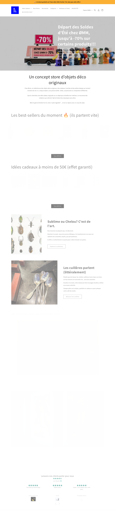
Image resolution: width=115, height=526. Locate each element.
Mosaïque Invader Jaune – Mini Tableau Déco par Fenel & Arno (46, 140)
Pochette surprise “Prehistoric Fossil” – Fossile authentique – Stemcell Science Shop (105, 141)
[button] (26, 8)
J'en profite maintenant (67, 61)
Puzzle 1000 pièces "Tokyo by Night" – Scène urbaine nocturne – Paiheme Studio (49, 190)
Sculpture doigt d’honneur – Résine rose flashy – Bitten (10, 140)
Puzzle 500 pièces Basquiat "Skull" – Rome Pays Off (80, 189)
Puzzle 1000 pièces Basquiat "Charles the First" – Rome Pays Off (96, 190)
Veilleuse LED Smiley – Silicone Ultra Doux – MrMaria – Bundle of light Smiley (29, 141)
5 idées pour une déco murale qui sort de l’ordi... (57, 447)
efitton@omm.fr (57, 518)
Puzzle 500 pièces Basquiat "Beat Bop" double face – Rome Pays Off (64, 190)
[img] (57, 477)
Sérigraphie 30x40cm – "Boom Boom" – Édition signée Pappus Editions (65, 141)
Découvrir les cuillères (72, 296)
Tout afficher (57, 155)
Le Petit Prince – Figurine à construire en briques (83, 140)
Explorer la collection (56, 245)
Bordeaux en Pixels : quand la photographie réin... (57, 375)
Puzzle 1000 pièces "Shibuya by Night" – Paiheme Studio (18, 189)
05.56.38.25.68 (57, 521)
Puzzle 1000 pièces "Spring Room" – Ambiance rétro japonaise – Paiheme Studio (34, 190)
